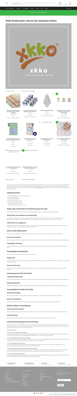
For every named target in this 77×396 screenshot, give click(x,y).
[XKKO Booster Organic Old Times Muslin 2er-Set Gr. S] (47, 129)
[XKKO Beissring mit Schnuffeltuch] (47, 100)
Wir (23, 373)
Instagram (42, 374)
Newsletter (25, 381)
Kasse (70, 4)
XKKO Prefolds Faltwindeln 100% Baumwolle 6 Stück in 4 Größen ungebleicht (13, 111)
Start (6, 16)
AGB (6, 376)
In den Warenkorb (30, 119)
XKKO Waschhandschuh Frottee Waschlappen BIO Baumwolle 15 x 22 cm (13, 139)
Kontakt (7, 374)
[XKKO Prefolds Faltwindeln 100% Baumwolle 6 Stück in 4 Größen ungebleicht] (13, 100)
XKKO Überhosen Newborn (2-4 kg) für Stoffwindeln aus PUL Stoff (30, 167)
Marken (9, 16)
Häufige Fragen (26, 376)
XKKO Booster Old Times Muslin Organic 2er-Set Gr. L (30, 139)
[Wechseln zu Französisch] (67, 394)
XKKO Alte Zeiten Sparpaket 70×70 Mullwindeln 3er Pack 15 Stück (30, 111)
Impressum (8, 373)
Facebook (42, 373)
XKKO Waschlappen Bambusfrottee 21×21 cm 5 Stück (64, 139)
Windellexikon (25, 385)
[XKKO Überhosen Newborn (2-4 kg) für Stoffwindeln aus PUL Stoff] (30, 157)
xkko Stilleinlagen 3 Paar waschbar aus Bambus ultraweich (13, 167)
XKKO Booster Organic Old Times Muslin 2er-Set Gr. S (46, 139)
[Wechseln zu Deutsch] (51, 394)
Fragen (65, 4)
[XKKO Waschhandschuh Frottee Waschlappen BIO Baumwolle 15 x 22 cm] (13, 129)
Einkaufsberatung (26, 374)
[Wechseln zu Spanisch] (61, 394)
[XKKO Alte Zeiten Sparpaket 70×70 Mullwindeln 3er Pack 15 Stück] (30, 100)
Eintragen (60, 385)
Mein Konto (60, 4)
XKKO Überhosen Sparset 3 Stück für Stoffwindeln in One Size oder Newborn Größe (64, 111)
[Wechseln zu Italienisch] (73, 394)
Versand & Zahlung (9, 380)
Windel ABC (25, 383)
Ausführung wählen (13, 120)
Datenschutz (8, 378)
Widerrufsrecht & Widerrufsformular (13, 381)
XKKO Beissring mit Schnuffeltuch (47, 110)
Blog (23, 380)
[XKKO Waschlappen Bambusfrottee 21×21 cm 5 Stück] (63, 129)
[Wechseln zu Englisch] (56, 394)
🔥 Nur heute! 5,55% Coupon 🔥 (38, 12)
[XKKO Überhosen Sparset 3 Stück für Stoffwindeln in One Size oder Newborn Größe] (63, 100)
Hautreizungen (54, 295)
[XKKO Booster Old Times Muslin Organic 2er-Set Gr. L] (30, 129)
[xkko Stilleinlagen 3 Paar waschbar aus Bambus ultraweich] (13, 157)
